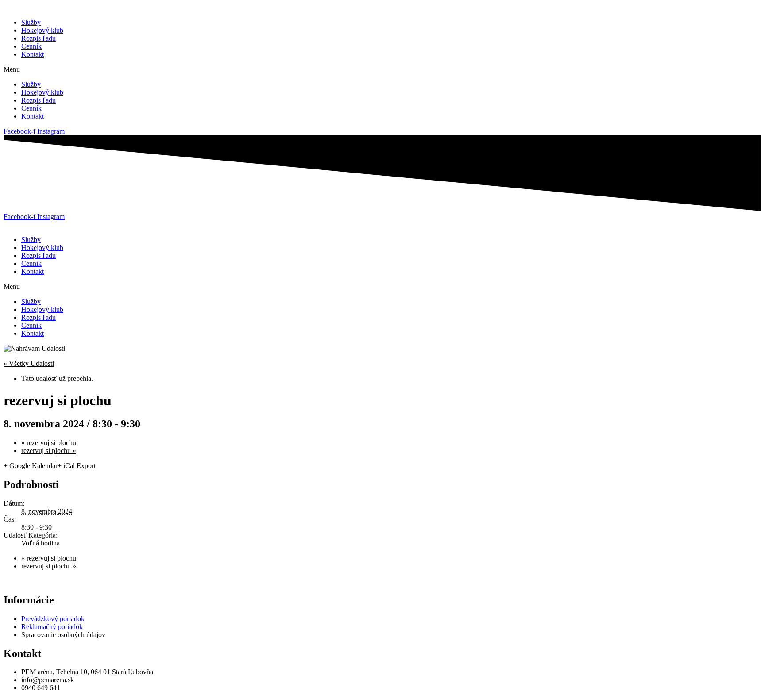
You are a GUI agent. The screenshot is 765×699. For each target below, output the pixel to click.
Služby (31, 22)
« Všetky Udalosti (29, 363)
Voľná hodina (40, 543)
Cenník (31, 46)
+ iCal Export (77, 465)
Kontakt (32, 54)
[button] (382, 69)
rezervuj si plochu (48, 442)
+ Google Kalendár (31, 465)
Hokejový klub (42, 30)
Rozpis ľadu (38, 38)
